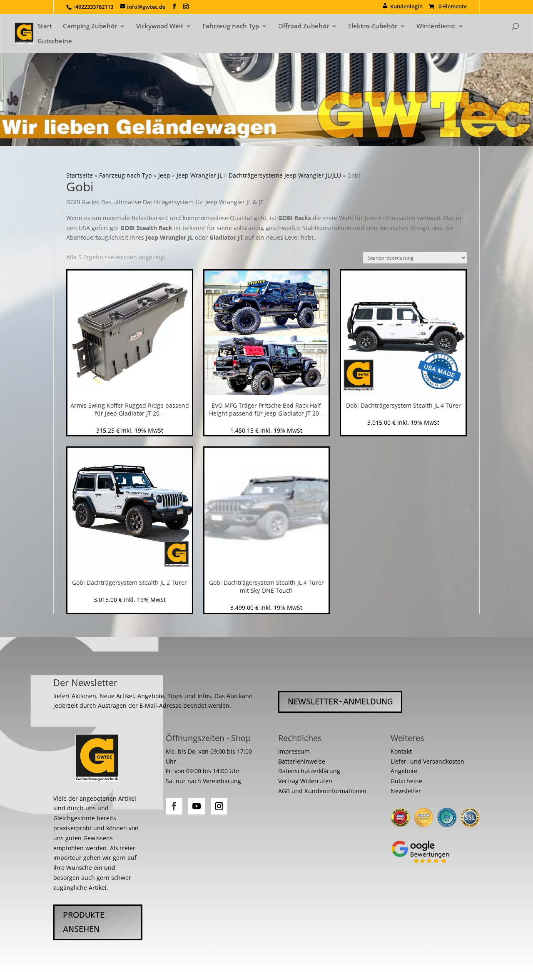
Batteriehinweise (301, 761)
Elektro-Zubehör (372, 26)
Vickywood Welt (159, 26)
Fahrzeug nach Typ (230, 26)
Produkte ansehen (84, 922)
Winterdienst (436, 26)
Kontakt (401, 751)
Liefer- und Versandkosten (427, 761)
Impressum (294, 751)
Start (44, 26)
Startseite (79, 175)
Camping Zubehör (90, 26)
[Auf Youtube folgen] (196, 806)
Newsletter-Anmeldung (340, 701)
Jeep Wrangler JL (199, 175)
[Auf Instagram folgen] (219, 806)
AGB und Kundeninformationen (322, 791)
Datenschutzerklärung (309, 771)
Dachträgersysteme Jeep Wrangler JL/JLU (285, 175)
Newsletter (406, 791)
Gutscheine (54, 41)
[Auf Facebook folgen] (174, 806)
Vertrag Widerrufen (305, 781)
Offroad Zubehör (303, 26)
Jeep (164, 175)
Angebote (404, 771)
